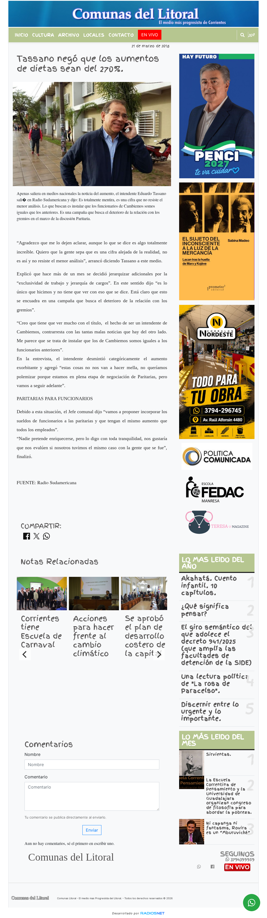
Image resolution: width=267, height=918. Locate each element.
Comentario (36, 776)
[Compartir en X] (36, 537)
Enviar (92, 830)
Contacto (121, 35)
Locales (94, 35)
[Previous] (25, 654)
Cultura (43, 35)
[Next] (159, 654)
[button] (242, 35)
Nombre (32, 754)
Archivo (68, 35)
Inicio (21, 35)
